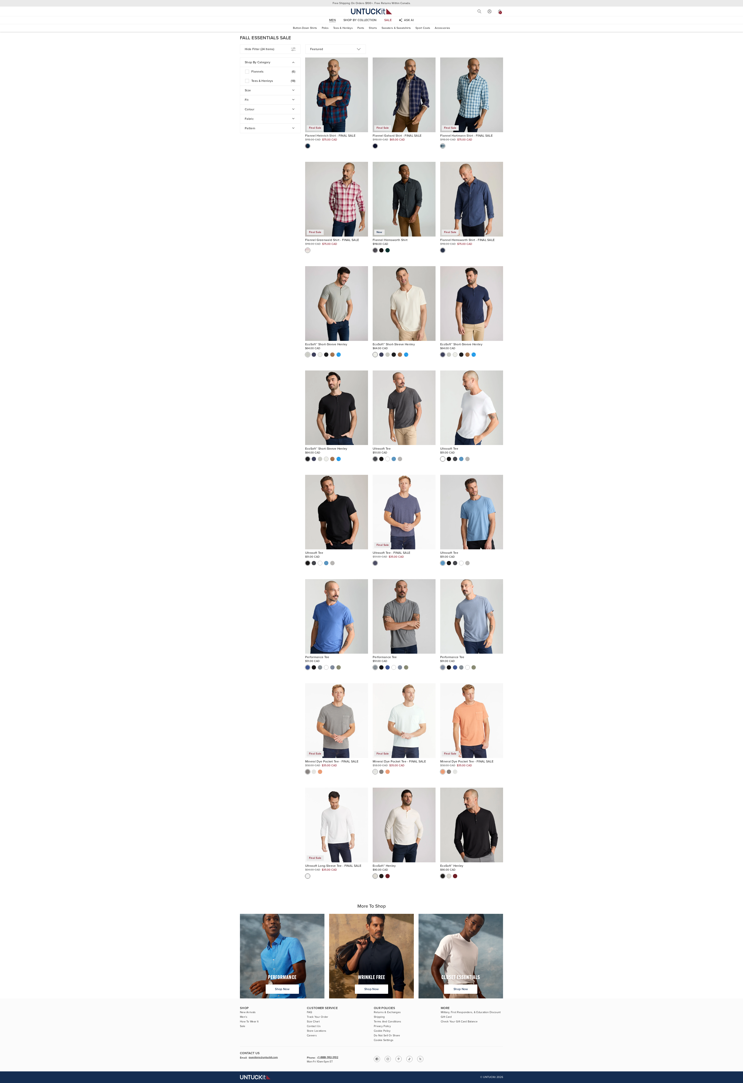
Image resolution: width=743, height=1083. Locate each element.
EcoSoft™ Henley (384, 866)
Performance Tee (317, 657)
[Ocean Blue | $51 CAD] (307, 667)
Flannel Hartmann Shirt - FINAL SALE (466, 136)
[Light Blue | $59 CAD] (338, 354)
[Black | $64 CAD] (326, 354)
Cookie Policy (382, 1030)
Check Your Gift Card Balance (459, 1021)
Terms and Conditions (387, 1021)
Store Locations (316, 1030)
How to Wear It (249, 1021)
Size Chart (313, 1021)
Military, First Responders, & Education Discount (471, 1012)
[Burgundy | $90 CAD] (387, 876)
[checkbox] (270, 72)
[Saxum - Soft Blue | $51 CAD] (393, 459)
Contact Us (314, 1026)
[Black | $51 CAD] (381, 459)
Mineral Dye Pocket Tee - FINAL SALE (331, 761)
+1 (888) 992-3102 (327, 1057)
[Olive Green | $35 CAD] (338, 667)
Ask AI (409, 20)
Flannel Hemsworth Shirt (390, 240)
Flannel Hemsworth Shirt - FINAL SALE (467, 240)
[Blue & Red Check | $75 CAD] (307, 146)
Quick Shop (336, 115)
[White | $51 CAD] (387, 459)
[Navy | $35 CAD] (375, 563)
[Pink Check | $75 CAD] (307, 250)
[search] (479, 11)
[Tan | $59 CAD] (332, 354)
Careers (312, 1035)
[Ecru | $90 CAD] (375, 876)
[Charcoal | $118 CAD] (375, 250)
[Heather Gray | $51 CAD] (400, 459)
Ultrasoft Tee (382, 449)
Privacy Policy (382, 1026)
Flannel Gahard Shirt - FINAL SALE (397, 136)
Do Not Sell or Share (387, 1035)
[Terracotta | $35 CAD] (320, 771)
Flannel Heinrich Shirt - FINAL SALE (330, 136)
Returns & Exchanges (387, 1012)
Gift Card (446, 1017)
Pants (360, 28)
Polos (325, 28)
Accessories (442, 28)
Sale (242, 1026)
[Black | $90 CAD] (381, 876)
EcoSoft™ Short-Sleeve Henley (326, 344)
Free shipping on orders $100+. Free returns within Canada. (371, 3)
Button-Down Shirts (305, 28)
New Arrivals (248, 1012)
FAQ (309, 1012)
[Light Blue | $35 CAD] (314, 771)
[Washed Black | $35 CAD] (307, 771)
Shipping (379, 1017)
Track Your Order (317, 1017)
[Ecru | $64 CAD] (320, 354)
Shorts (373, 28)
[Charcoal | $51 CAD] (375, 459)
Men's (243, 1017)
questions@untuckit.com (263, 1057)
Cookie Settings (383, 1040)
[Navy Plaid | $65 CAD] (375, 146)
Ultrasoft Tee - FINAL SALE (391, 553)
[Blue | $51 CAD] (332, 667)
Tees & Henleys (343, 28)
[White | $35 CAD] (307, 876)
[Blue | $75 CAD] (442, 250)
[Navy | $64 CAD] (314, 354)
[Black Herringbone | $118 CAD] (381, 250)
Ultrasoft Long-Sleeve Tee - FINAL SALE (333, 866)
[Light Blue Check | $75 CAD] (442, 146)
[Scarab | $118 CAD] (387, 250)
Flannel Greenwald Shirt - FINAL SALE (332, 240)
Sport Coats (422, 28)
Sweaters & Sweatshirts (396, 28)
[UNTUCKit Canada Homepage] (371, 11)
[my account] (489, 11)
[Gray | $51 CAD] (320, 667)
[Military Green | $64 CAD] (307, 354)
